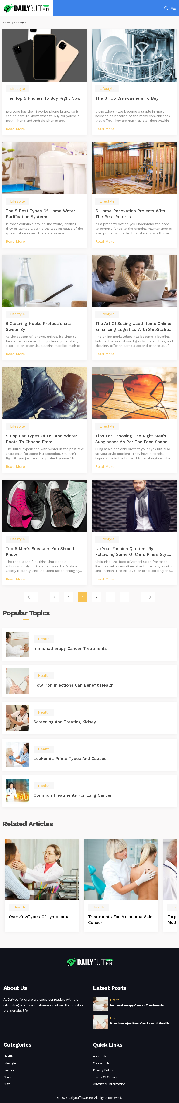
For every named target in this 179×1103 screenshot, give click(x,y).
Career (8, 1077)
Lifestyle (9, 1063)
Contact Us (101, 1063)
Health (8, 1056)
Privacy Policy (103, 1070)
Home (6, 22)
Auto (6, 1084)
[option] (42, 885)
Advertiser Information (109, 1084)
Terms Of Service (105, 1077)
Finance (9, 1070)
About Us (100, 1056)
